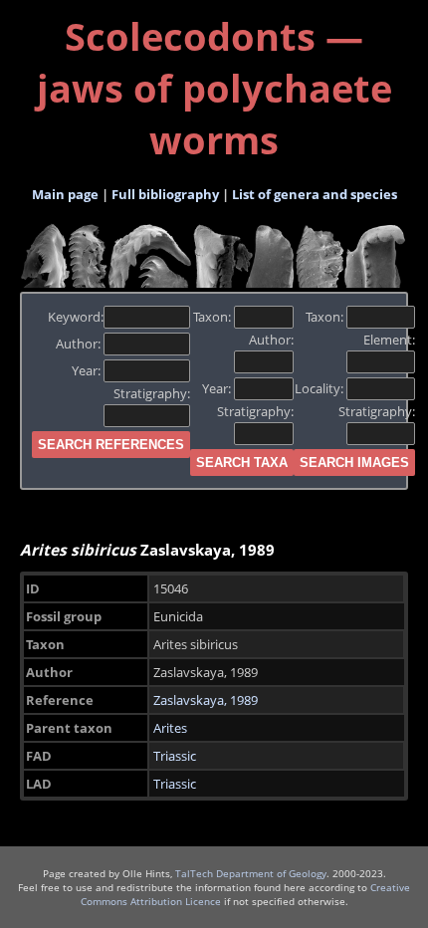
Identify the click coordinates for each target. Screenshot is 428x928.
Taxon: (213, 317)
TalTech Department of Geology (250, 873)
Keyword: (76, 317)
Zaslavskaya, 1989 (205, 700)
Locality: (320, 388)
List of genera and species (314, 194)
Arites (170, 728)
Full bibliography (165, 194)
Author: (80, 343)
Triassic (174, 756)
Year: (88, 370)
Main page (65, 194)
